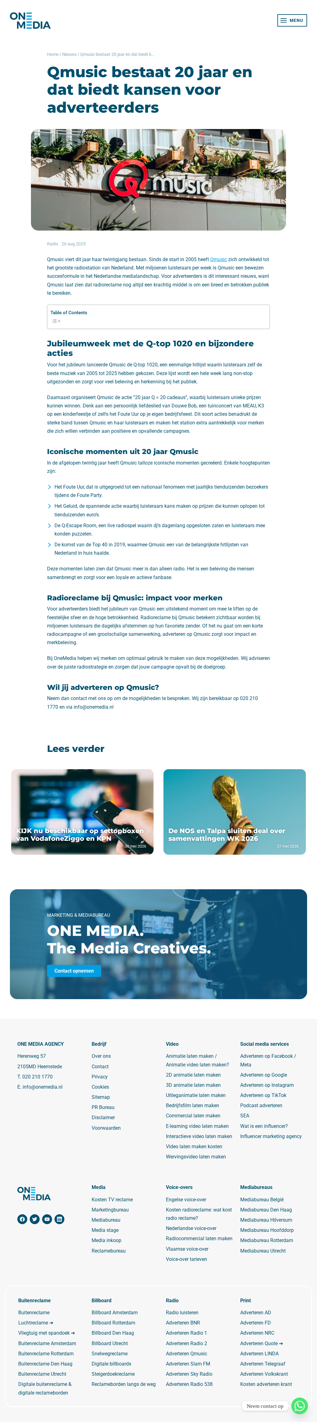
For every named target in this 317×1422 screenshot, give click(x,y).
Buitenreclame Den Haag (45, 1364)
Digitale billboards (111, 1364)
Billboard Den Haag (113, 1333)
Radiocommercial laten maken (199, 1238)
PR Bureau (103, 1107)
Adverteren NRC (257, 1333)
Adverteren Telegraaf (262, 1364)
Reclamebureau (109, 1251)
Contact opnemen (74, 971)
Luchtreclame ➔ (35, 1323)
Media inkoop (106, 1240)
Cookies (100, 1087)
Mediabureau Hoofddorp (267, 1230)
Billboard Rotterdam (113, 1323)
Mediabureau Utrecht (263, 1251)
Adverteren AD (255, 1313)
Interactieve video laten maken (199, 1136)
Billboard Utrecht (110, 1343)
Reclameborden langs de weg (124, 1384)
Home (53, 54)
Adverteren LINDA (259, 1354)
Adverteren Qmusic (186, 1354)
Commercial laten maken (193, 1116)
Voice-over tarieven (186, 1259)
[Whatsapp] (299, 1406)
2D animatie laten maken (193, 1075)
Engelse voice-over (186, 1200)
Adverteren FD (255, 1323)
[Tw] (35, 1219)
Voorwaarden (106, 1128)
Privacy (100, 1077)
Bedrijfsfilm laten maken (192, 1105)
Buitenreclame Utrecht (42, 1374)
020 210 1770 (37, 1077)
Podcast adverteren (261, 1105)
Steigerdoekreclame (113, 1374)
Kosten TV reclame (112, 1200)
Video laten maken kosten (194, 1146)
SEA (244, 1116)
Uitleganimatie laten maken (196, 1095)
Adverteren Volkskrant (264, 1374)
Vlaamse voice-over (187, 1249)
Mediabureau (106, 1220)
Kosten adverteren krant (266, 1384)
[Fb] (22, 1219)
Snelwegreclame (110, 1354)
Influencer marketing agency (271, 1136)
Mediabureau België (262, 1200)
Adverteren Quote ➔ (261, 1343)
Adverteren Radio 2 (186, 1343)
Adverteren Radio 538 (189, 1384)
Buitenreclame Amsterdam (47, 1343)
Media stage (105, 1230)
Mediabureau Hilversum (266, 1220)
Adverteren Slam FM (188, 1364)
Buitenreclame (34, 1313)
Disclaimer (103, 1117)
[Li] (59, 1219)
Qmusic (218, 259)
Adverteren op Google (263, 1075)
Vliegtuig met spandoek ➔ (46, 1333)
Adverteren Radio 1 (186, 1333)
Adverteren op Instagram (267, 1085)
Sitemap (101, 1097)
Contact (100, 1067)
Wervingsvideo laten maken (196, 1157)
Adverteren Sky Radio (189, 1374)
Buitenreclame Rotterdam (46, 1354)
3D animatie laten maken (193, 1085)
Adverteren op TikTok (263, 1095)
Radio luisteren (182, 1313)
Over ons (101, 1056)
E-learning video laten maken (197, 1126)
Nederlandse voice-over (191, 1228)
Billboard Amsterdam (115, 1313)
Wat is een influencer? (264, 1126)
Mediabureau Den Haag (266, 1210)
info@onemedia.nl (43, 1087)
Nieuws (69, 54)
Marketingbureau (110, 1210)
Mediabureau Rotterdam (266, 1240)
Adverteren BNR (183, 1323)
